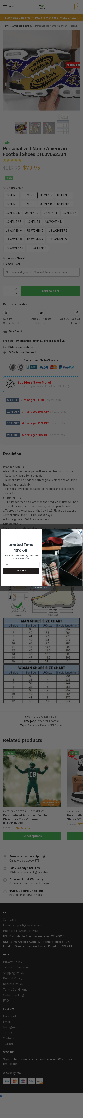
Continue (21, 570)
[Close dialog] (79, 532)
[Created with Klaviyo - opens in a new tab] (41, 587)
